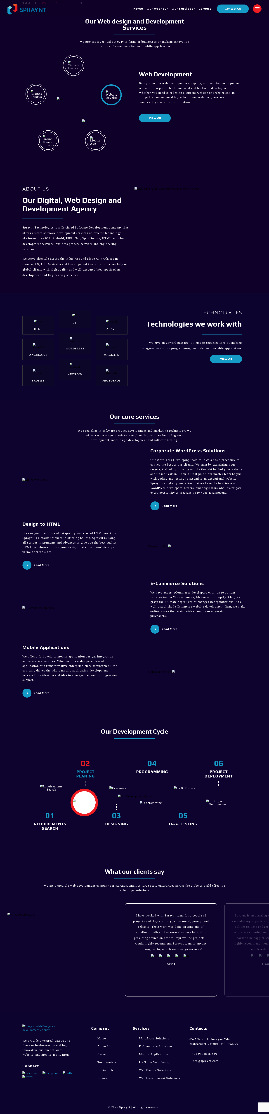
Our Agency (157, 8)
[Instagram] (50, 1073)
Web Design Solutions (155, 1070)
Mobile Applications (154, 1054)
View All (155, 118)
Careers (204, 8)
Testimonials (106, 1062)
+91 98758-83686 (204, 1053)
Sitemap (103, 1078)
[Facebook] (30, 1073)
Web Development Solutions (159, 1078)
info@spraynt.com (205, 1060)
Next (263, 898)
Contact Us (233, 8)
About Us (104, 1046)
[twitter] (27, 1076)
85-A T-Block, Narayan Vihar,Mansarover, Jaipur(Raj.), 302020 (213, 1041)
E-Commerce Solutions (155, 1046)
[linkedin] (68, 1073)
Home (138, 8)
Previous (257, 898)
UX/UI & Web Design (154, 1062)
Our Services (182, 8)
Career (102, 1054)
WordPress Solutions (154, 1038)
